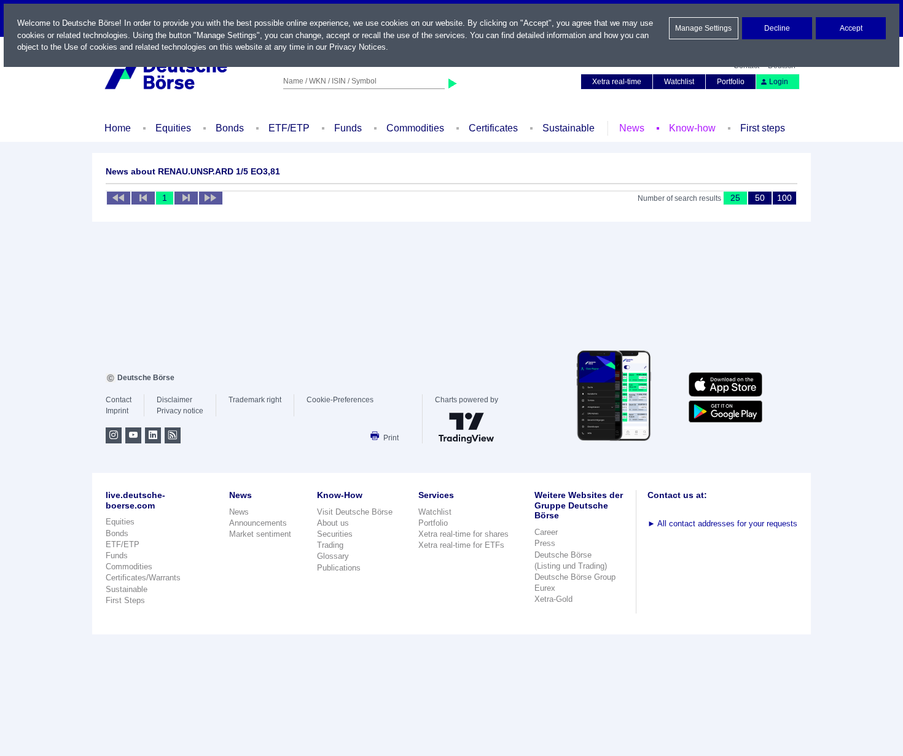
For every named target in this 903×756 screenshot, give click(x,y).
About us (333, 523)
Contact (118, 400)
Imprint (117, 411)
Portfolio (731, 81)
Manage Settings (703, 28)
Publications (339, 567)
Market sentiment (260, 534)
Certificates (493, 128)
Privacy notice (180, 411)
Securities (335, 534)
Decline (777, 28)
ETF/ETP (289, 128)
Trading (330, 545)
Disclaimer (174, 400)
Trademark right (255, 400)
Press (544, 543)
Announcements (258, 523)
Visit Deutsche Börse (355, 511)
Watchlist (679, 81)
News (631, 128)
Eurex (544, 588)
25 (735, 198)
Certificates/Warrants (143, 577)
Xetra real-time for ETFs (461, 545)
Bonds (230, 128)
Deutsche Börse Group (575, 577)
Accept (851, 28)
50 (760, 198)
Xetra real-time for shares (463, 534)
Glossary (333, 556)
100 (784, 198)
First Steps (125, 600)
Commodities (415, 128)
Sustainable (568, 128)
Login (778, 81)
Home (117, 128)
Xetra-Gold (553, 599)
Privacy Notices (357, 47)
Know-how (692, 128)
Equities (173, 128)
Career (546, 532)
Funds (348, 128)
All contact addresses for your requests (722, 523)
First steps (762, 128)
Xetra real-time (616, 81)
